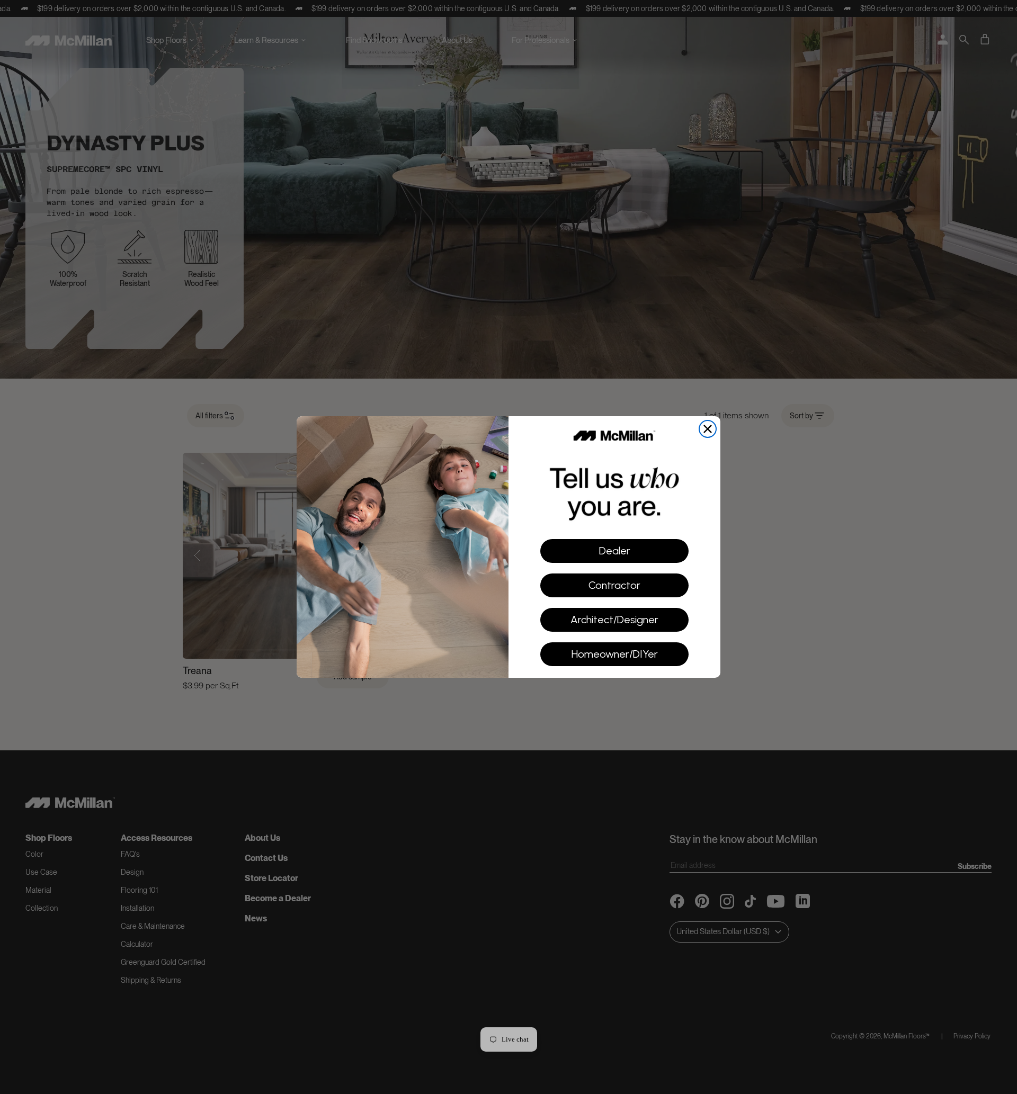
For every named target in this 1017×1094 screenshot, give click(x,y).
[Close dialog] (707, 428)
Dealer (614, 550)
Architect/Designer (614, 619)
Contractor (614, 585)
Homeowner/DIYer (615, 654)
